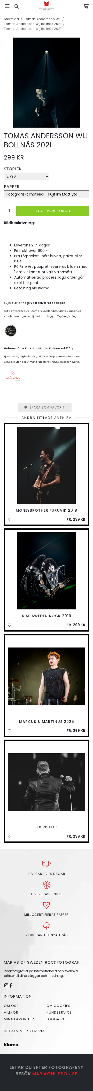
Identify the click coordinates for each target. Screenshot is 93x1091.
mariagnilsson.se (55, 1074)
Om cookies (59, 1005)
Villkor (11, 1012)
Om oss (11, 1005)
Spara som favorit (46, 407)
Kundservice (59, 1012)
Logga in (55, 1019)
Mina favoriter (19, 1019)
